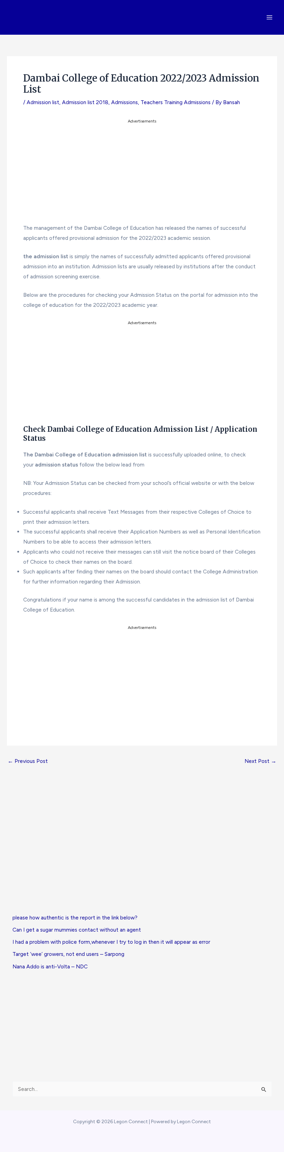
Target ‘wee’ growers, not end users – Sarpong (68, 954)
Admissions (124, 102)
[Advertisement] (142, 173)
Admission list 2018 (85, 102)
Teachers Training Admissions (176, 102)
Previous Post (28, 761)
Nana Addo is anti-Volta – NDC (50, 966)
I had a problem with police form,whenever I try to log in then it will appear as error (111, 942)
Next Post (260, 761)
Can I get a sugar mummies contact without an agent (76, 929)
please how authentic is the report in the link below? (74, 917)
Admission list (43, 102)
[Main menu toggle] (269, 17)
